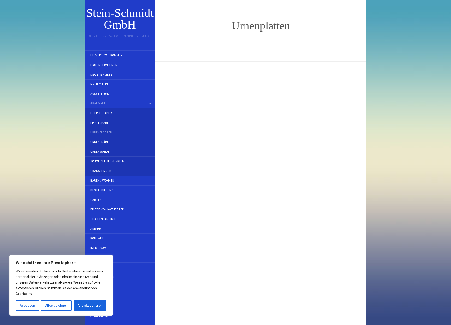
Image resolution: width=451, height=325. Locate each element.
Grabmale (97, 103)
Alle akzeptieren (90, 305)
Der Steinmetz (101, 74)
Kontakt (97, 238)
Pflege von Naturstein (107, 209)
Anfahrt (96, 228)
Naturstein (99, 84)
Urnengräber (100, 142)
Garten (96, 199)
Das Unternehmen (103, 65)
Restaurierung (101, 190)
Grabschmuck (100, 171)
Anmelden (101, 316)
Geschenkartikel (103, 219)
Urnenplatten (101, 132)
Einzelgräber (100, 122)
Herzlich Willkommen (106, 55)
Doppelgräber (101, 113)
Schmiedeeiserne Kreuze (108, 161)
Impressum (98, 248)
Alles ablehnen (56, 305)
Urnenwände (99, 151)
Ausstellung (100, 94)
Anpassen (27, 305)
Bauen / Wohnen (102, 180)
